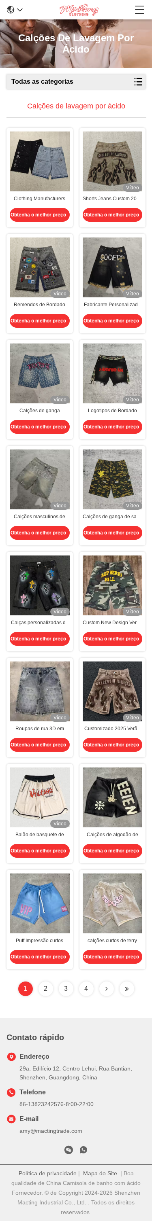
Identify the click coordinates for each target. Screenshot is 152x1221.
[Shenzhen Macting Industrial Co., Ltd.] (78, 10)
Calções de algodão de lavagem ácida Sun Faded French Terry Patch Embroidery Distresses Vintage (112, 835)
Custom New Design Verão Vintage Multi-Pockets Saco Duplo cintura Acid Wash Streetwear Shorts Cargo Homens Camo (112, 623)
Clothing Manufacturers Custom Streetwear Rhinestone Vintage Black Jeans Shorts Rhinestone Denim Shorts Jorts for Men (39, 199)
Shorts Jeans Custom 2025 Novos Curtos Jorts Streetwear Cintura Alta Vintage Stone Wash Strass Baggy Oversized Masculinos (112, 199)
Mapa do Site (100, 1173)
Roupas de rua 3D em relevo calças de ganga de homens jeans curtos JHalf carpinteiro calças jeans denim (40, 729)
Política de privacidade (48, 1173)
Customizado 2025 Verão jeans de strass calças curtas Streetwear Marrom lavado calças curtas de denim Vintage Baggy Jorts (112, 729)
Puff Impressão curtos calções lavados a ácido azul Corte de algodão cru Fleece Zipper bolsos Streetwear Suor (39, 941)
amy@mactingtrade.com (50, 1131)
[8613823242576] (83, 1151)
